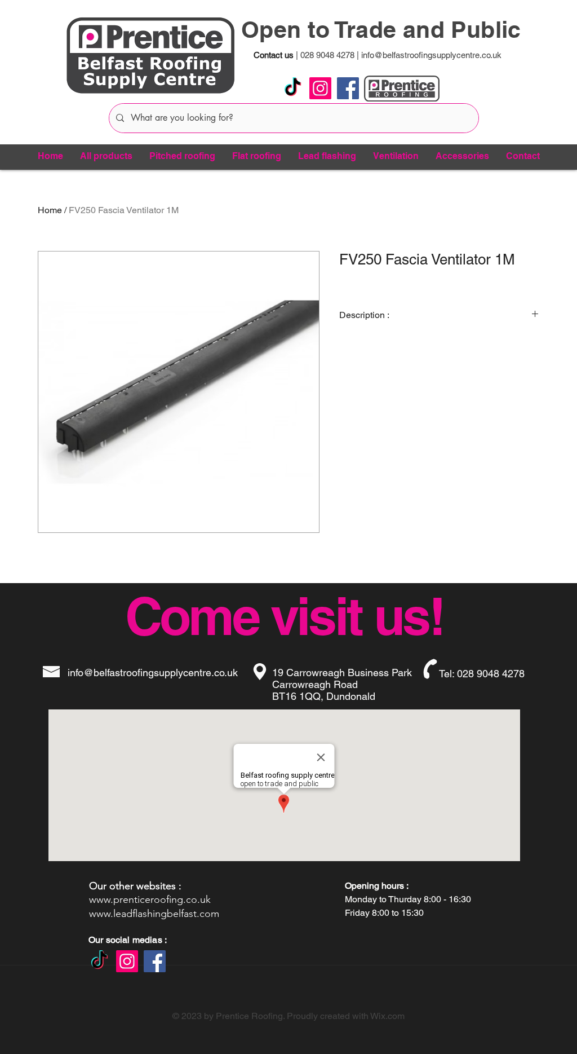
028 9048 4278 (326, 55)
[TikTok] (293, 88)
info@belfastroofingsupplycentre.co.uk (431, 55)
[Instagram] (320, 88)
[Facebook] (348, 88)
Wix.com (387, 1016)
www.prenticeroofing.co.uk (150, 899)
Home (50, 210)
